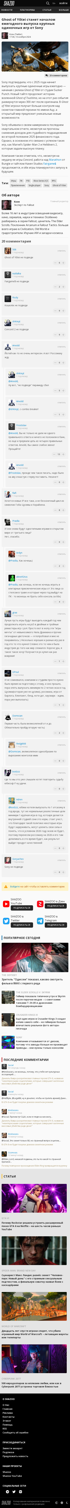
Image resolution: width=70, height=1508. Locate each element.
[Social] (4, 1066)
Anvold (16, 345)
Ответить (61, 251)
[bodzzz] (8, 773)
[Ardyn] (11, 554)
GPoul (15, 672)
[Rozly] (8, 299)
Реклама (8, 1412)
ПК (21, 180)
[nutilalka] (8, 275)
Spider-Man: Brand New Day (19, 1270)
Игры (13, 180)
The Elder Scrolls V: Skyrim (33, 992)
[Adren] (11, 801)
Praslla (15, 520)
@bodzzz (13, 807)
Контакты (8, 1416)
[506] (8, 251)
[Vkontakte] (20, 1491)
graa (14, 612)
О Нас (6, 1404)
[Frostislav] (11, 426)
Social (11, 1065)
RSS (5, 1428)
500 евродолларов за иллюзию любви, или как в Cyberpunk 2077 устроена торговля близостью (31, 1385)
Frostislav (21, 425)
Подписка (8, 1452)
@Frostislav (14, 472)
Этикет (7, 1420)
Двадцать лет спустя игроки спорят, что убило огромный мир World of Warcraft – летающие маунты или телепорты (35, 1334)
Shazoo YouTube (12, 1475)
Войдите (15, 886)
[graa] (8, 614)
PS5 (28, 180)
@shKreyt (13, 409)
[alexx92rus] (11, 578)
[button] (7, 10)
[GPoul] (8, 673)
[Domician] (8, 717)
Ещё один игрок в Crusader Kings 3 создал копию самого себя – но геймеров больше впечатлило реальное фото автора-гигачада (41, 1023)
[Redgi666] (11, 745)
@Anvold (13, 381)
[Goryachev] (8, 860)
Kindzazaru (13, 1110)
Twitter (18, 34)
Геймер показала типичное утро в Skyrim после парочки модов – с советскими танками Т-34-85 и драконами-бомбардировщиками (40, 1001)
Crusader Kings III (27, 1014)
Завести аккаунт (13, 1448)
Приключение (18, 185)
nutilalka (16, 273)
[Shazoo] (9, 3)
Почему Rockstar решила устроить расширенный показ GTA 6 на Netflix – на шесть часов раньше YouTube (32, 1226)
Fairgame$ (49, 163)
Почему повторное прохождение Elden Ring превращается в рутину (34, 1166)
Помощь (8, 1424)
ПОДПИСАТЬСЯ (22, 907)
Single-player (35, 185)
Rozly (15, 297)
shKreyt (16, 321)
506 (14, 249)
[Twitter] (14, 1491)
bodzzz (16, 771)
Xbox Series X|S (41, 180)
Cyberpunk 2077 (11, 1378)
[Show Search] (47, 3)
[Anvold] (8, 346)
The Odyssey (9, 975)
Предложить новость (15, 1456)
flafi (14, 492)
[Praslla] (8, 522)
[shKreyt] (8, 323)
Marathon (55, 159)
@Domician (14, 751)
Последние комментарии (26, 1060)
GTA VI (5, 1218)
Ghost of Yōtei (59, 185)
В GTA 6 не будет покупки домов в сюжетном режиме (27, 1102)
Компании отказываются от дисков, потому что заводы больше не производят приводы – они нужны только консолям (42, 1044)
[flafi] (8, 494)
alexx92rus (22, 576)
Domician (17, 715)
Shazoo (7, 1472)
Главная (7, 1408)
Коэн (11, 34)
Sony (46, 185)
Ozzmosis (12, 1152)
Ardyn (19, 552)
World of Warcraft (14, 1326)
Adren (19, 799)
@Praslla (13, 560)
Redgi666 (21, 743)
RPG (54, 180)
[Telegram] (7, 1491)
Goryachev (18, 858)
